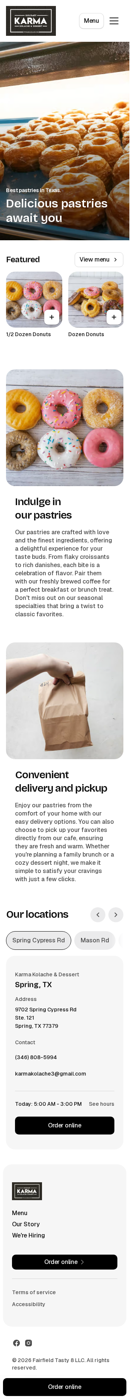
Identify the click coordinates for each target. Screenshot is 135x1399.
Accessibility (28, 1304)
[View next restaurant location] (115, 914)
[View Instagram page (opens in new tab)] (28, 1343)
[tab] (38, 940)
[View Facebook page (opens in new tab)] (16, 1343)
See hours (101, 1104)
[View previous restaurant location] (97, 914)
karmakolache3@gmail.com (50, 1075)
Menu (91, 21)
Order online (64, 1125)
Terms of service (34, 1292)
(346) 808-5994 (36, 1059)
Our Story (26, 1224)
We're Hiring (28, 1235)
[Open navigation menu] (114, 20)
